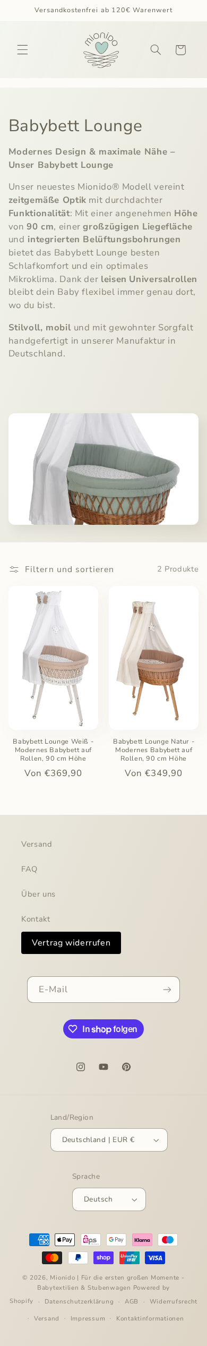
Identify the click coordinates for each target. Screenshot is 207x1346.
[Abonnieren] (167, 989)
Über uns (38, 894)
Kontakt (35, 919)
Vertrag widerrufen (71, 943)
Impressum (88, 1318)
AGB (132, 1301)
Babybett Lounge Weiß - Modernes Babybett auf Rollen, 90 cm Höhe (53, 750)
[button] (22, 50)
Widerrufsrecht (173, 1301)
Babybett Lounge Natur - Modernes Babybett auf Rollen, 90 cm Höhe (154, 750)
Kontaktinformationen (150, 1318)
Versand (36, 844)
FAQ (29, 869)
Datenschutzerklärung (79, 1301)
